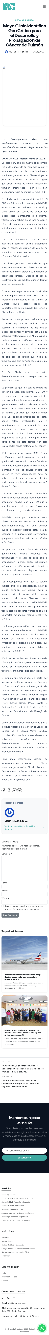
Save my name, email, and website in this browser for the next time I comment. (24, 907)
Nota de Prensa (24, 20)
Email (5, 890)
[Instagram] (3, 1297)
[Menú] (44, 6)
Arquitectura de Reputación (13, 1206)
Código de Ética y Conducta (13, 1245)
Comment (7, 854)
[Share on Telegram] (14, 790)
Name (5, 882)
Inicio (4, 1273)
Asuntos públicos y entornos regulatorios (18, 1213)
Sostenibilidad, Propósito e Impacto (16, 1202)
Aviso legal (6, 1256)
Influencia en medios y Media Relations (17, 1198)
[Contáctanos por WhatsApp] (42, 1328)
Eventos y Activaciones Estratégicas (16, 1220)
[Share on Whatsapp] (9, 790)
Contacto (5, 1280)
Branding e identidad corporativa (15, 1216)
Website (5, 898)
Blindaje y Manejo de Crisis (12, 1209)
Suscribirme (24, 1157)
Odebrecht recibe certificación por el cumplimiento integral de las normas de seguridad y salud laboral (20, 1083)
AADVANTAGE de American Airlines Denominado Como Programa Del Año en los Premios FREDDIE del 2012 (23, 1068)
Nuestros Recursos (9, 1277)
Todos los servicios (9, 1195)
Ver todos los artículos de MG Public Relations (21, 827)
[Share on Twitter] (19, 790)
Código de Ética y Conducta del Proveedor (18, 1248)
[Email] (14, 1297)
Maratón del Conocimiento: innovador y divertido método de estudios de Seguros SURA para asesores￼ (23, 1032)
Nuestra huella (7, 1241)
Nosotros (5, 1237)
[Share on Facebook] (4, 790)
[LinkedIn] (8, 1297)
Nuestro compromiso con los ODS (15, 1252)
